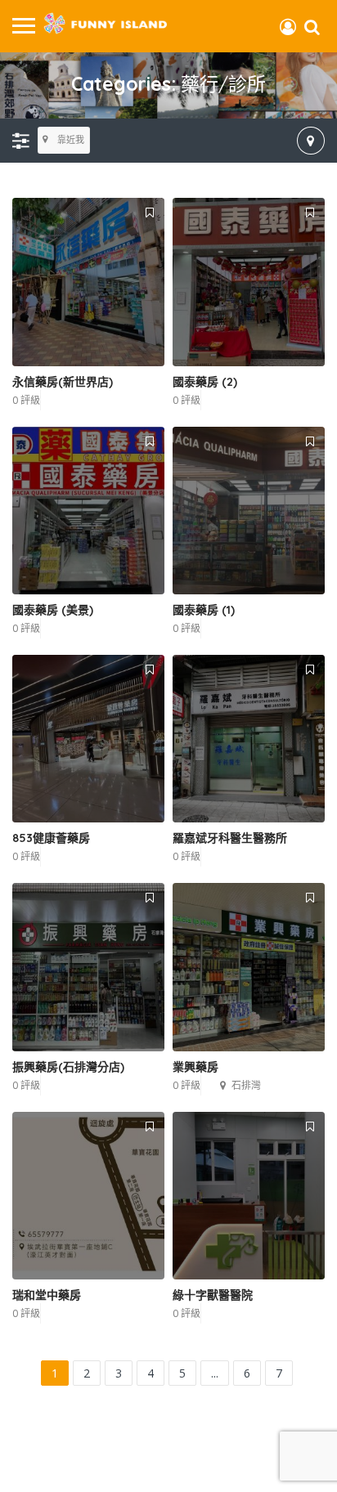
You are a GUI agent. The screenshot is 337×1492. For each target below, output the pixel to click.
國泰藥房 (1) (204, 610)
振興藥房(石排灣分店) (68, 1067)
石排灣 (246, 1085)
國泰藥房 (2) (205, 381)
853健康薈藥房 (51, 838)
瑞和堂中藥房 (46, 1295)
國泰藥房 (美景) (52, 610)
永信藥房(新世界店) (62, 381)
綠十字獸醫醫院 (213, 1295)
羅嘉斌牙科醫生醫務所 (230, 838)
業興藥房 (195, 1067)
